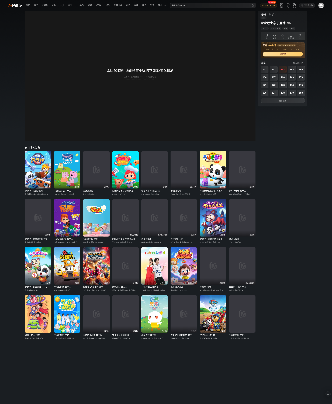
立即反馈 (152, 77)
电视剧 (45, 5)
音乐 (128, 5)
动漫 (70, 5)
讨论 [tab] (271, 14)
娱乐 (144, 5)
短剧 (108, 5)
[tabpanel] (282, 62)
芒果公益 (118, 5)
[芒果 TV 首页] (15, 5)
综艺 (36, 5)
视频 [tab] (263, 14)
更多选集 (282, 101)
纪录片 (99, 5)
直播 (136, 5)
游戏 (152, 5)
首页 (28, 5)
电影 (54, 5)
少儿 (62, 5)
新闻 (90, 5)
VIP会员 (80, 5)
